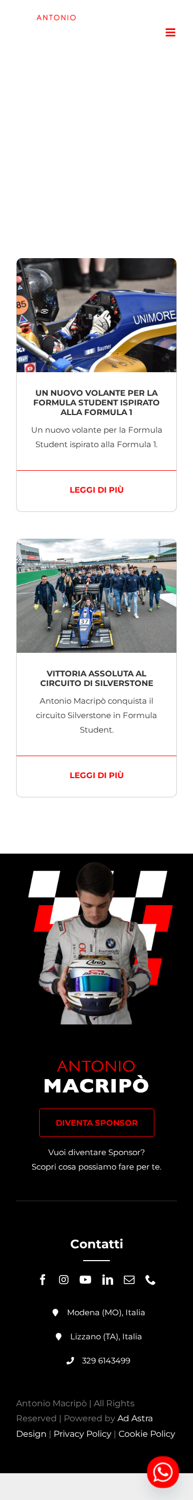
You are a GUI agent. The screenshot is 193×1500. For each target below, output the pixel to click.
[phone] (150, 1280)
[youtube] (85, 1280)
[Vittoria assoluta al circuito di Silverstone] (96, 546)
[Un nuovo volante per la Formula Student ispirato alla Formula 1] (96, 265)
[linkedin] (107, 1280)
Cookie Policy (146, 1434)
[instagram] (64, 1280)
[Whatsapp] (163, 1472)
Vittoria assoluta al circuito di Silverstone (96, 678)
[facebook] (43, 1280)
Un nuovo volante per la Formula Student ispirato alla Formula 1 (96, 402)
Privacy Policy (83, 1434)
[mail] (129, 1280)
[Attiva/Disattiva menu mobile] (171, 32)
